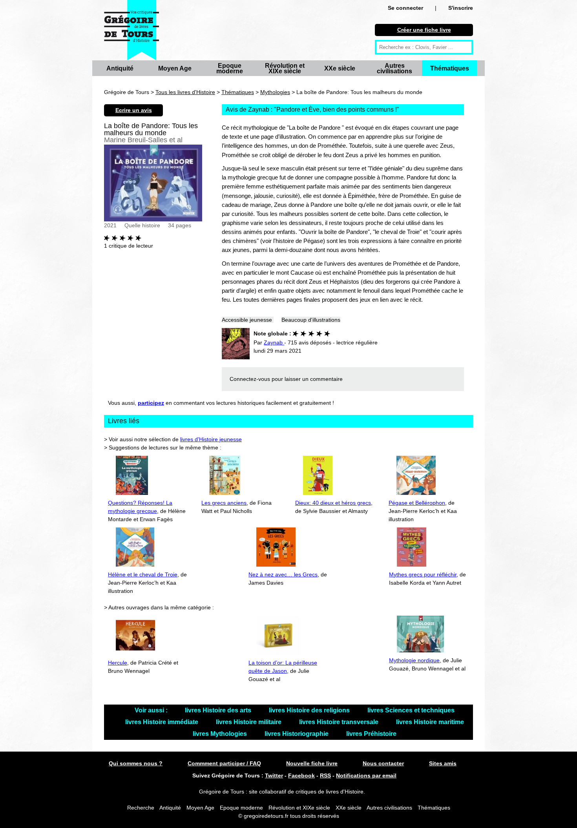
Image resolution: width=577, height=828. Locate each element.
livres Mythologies (220, 733)
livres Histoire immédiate (162, 722)
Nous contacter (383, 763)
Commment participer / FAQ (224, 763)
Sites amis (442, 763)
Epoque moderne (229, 68)
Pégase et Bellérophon (417, 503)
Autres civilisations (394, 68)
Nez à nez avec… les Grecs (283, 574)
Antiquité (119, 68)
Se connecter (405, 8)
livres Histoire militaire (249, 722)
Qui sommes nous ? (136, 763)
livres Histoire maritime (430, 722)
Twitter (274, 775)
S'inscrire (460, 8)
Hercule (117, 663)
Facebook (301, 775)
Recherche (140, 807)
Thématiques (449, 68)
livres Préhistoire (371, 733)
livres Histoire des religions (310, 710)
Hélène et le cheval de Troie (142, 574)
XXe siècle (339, 68)
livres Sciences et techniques (411, 710)
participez (151, 403)
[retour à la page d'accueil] (131, 30)
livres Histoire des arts (219, 710)
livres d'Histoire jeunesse (211, 439)
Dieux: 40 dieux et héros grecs (333, 503)
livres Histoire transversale (339, 722)
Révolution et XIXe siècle (285, 68)
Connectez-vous (250, 379)
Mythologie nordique (414, 660)
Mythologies (275, 92)
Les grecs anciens (224, 503)
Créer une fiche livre (424, 30)
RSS (325, 775)
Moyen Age (175, 68)
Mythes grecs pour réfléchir (422, 574)
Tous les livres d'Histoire (185, 92)
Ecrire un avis (133, 110)
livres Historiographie (297, 733)
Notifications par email (366, 775)
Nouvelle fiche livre (312, 763)
